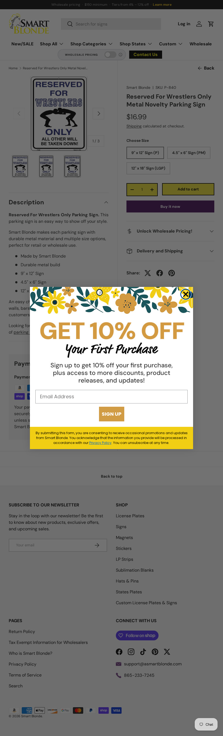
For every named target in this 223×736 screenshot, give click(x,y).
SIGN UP (112, 414)
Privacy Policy (100, 442)
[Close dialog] (186, 294)
